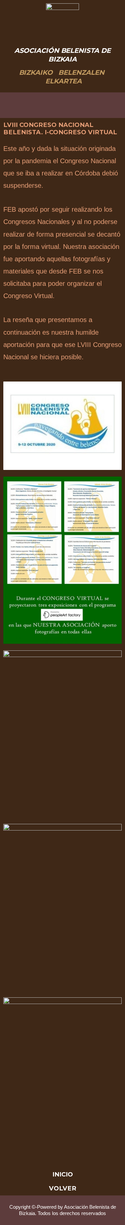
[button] (62, 106)
